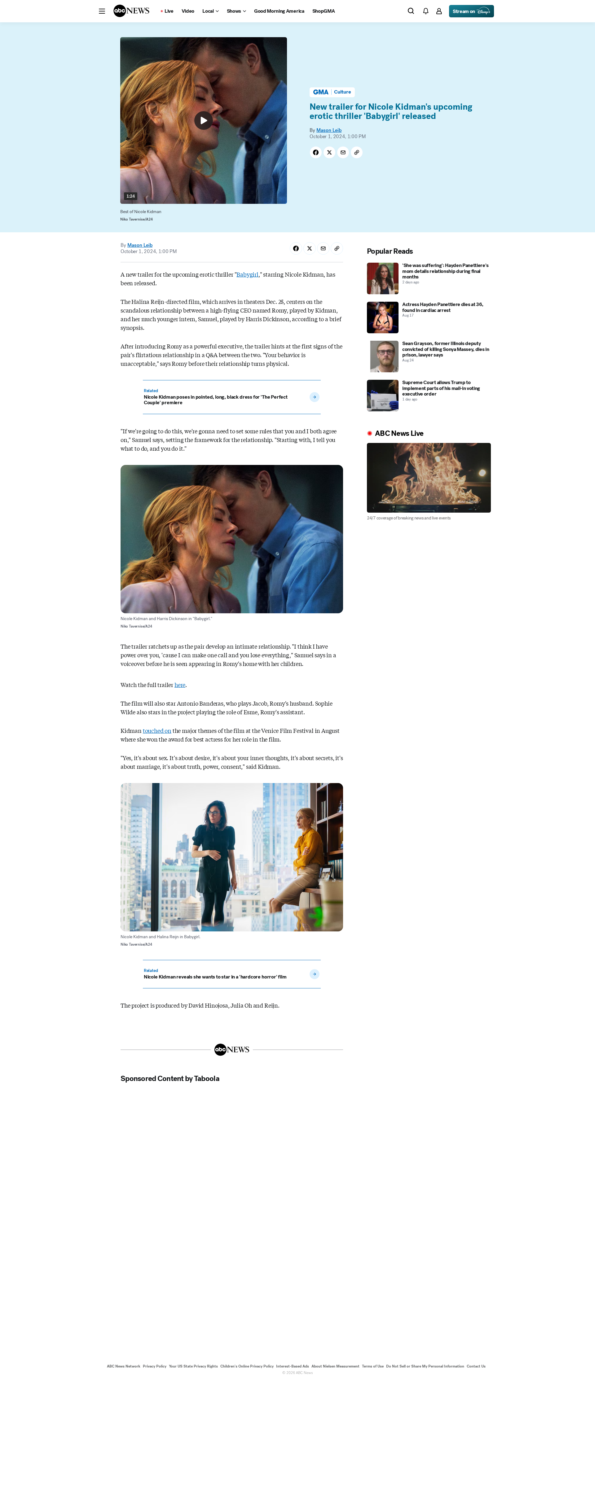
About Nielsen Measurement (335, 1366)
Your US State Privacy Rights (193, 1366)
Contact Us (476, 1366)
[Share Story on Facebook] (316, 152)
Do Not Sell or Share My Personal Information (425, 1366)
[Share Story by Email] (343, 152)
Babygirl (247, 274)
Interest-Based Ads (292, 1366)
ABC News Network (123, 1366)
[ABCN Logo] (131, 11)
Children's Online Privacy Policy (247, 1366)
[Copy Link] (356, 152)
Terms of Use (373, 1366)
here (179, 685)
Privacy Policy (154, 1366)
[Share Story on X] (329, 152)
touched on (157, 730)
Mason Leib (329, 130)
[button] (101, 11)
